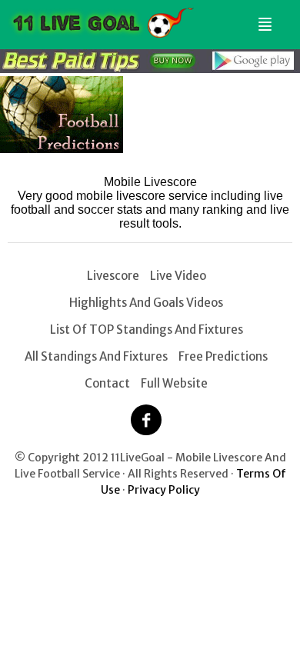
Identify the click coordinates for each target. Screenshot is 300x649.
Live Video (178, 275)
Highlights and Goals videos (146, 302)
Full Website (174, 383)
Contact (107, 383)
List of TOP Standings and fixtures (146, 329)
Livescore (113, 275)
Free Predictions (223, 356)
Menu (262, 18)
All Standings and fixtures (96, 356)
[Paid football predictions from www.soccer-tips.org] (61, 148)
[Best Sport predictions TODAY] (150, 68)
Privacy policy (164, 490)
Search (282, 18)
